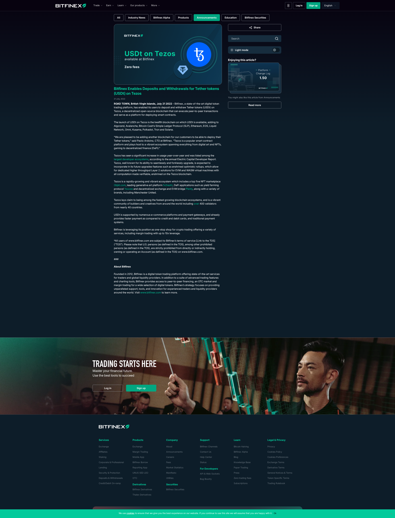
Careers (170, 457)
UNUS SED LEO (140, 472)
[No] (391, 513)
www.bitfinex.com (150, 292)
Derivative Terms (275, 467)
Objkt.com (120, 185)
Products (183, 17)
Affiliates (103, 451)
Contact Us (205, 451)
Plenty (189, 188)
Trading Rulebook (276, 483)
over (196, 203)
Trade (96, 5)
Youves (128, 188)
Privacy (271, 446)
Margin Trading (140, 451)
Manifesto (171, 472)
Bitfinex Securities (255, 17)
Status (203, 462)
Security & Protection (109, 472)
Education (231, 17)
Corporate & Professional (111, 462)
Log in (300, 6)
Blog (236, 457)
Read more (254, 104)
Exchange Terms (275, 462)
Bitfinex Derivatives (142, 489)
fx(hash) (168, 185)
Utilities (169, 478)
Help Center (206, 457)
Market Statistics (174, 467)
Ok (275, 513)
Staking (102, 457)
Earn (108, 5)
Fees (168, 462)
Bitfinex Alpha (161, 17)
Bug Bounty (206, 479)
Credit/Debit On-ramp (110, 483)
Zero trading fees (242, 478)
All (118, 17)
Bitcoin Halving (241, 446)
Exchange (104, 446)
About (169, 446)
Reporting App (140, 467)
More (154, 5)
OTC (135, 478)
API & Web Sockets (210, 473)
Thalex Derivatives (142, 494)
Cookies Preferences (277, 457)
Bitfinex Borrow (140, 462)
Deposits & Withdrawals (111, 478)
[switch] (276, 50)
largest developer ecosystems (131, 159)
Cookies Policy (274, 451)
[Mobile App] (288, 5)
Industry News (136, 17)
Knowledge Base (242, 462)
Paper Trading (241, 467)
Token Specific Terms (278, 478)
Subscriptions (240, 483)
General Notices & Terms (279, 472)
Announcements (207, 17)
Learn (121, 5)
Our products (137, 5)
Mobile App (138, 457)
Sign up (314, 6)
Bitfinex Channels (208, 446)
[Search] (277, 38)
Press (236, 472)
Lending (103, 467)
